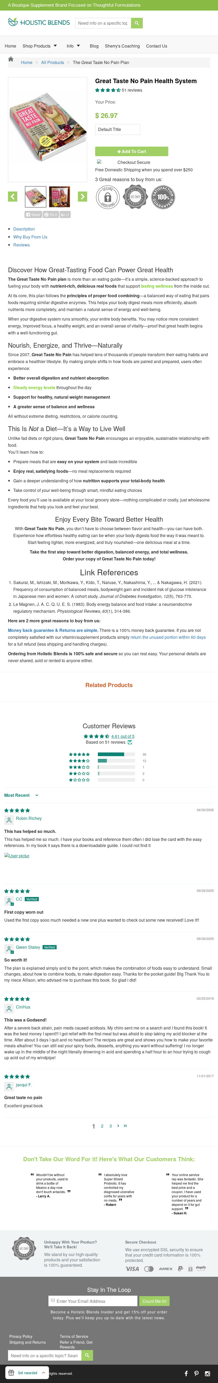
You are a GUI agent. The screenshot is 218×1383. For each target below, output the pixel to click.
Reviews (21, 245)
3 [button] (111, 1126)
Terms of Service (74, 1336)
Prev (12, 197)
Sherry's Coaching (122, 46)
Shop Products (37, 46)
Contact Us (156, 46)
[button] (108, 90)
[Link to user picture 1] (17, 865)
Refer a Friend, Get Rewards (76, 1344)
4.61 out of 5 (123, 736)
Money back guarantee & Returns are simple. (53, 630)
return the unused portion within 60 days (168, 637)
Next (82, 197)
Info (71, 46)
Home (10, 46)
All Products (52, 62)
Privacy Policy (20, 1336)
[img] (17, 810)
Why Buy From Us (30, 237)
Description (24, 229)
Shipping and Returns (27, 1342)
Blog (94, 46)
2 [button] (102, 1126)
